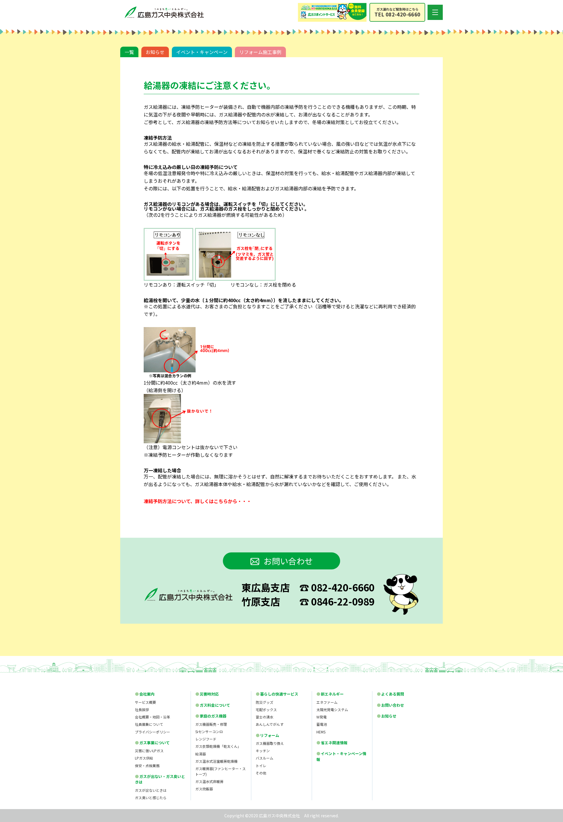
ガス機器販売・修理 (211, 724)
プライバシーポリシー (152, 731)
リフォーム (267, 735)
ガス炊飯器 (204, 788)
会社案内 (145, 694)
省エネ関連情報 (331, 742)
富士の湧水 (264, 716)
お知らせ (155, 51)
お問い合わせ (288, 561)
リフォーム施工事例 (260, 51)
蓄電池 (321, 724)
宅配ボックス (266, 709)
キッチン (263, 750)
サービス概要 (145, 702)
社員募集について (149, 724)
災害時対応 (207, 694)
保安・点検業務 (147, 765)
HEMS (320, 731)
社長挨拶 (142, 709)
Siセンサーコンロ (209, 731)
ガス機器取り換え (270, 743)
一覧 (129, 51)
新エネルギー (330, 694)
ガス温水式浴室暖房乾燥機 (216, 761)
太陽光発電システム (332, 709)
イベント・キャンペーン (202, 51)
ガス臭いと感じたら (151, 797)
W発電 (321, 716)
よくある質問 (390, 694)
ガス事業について (152, 742)
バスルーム (264, 757)
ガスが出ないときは (151, 790)
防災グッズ (264, 702)
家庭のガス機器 (210, 716)
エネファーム (327, 702)
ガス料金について (212, 705)
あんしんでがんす (270, 724)
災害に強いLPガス (149, 750)
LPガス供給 (144, 757)
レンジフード (205, 738)
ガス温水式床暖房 (209, 781)
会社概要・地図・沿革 (152, 716)
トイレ (261, 765)
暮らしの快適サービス (277, 694)
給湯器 (200, 753)
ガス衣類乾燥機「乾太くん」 (218, 746)
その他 (261, 772)
